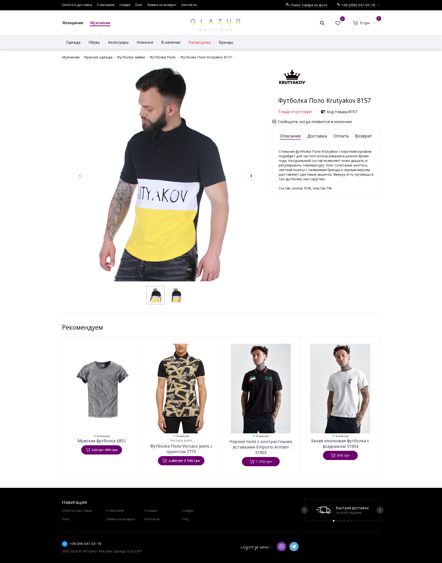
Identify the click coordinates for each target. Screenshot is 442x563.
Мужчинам (100, 22)
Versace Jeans (181, 440)
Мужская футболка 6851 (102, 440)
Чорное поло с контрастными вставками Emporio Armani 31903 (260, 447)
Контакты (189, 5)
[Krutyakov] (292, 94)
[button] (155, 295)
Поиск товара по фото (309, 5)
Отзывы (150, 510)
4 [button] (344, 521)
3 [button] (340, 521)
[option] (342, 510)
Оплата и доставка (77, 5)
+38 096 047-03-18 (85, 543)
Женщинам (72, 22)
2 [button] (337, 521)
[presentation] (80, 175)
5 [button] (347, 521)
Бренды (226, 42)
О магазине (106, 5)
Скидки (124, 5)
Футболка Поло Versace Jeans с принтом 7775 (181, 448)
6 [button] (351, 521)
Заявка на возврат (162, 5)
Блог (138, 5)
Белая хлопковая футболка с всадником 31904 (340, 443)
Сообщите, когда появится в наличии (315, 121)
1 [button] (333, 521)
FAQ (185, 519)
